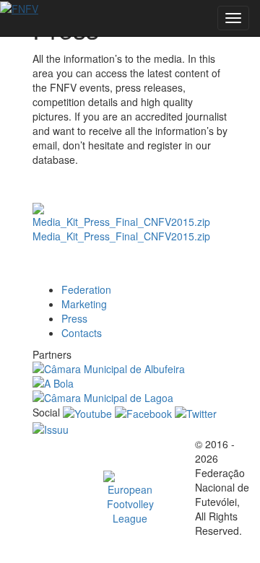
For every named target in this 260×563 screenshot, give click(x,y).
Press (74, 318)
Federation (86, 289)
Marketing (84, 304)
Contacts (81, 333)
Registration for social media (120, 270)
